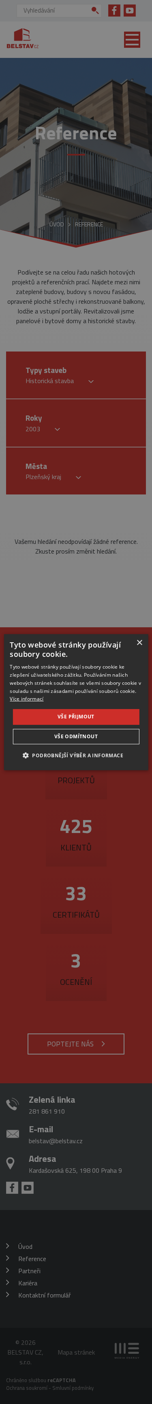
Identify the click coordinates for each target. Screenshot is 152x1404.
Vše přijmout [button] (76, 716)
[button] (76, 755)
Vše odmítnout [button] (76, 736)
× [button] (139, 642)
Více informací (26, 698)
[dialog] (76, 702)
